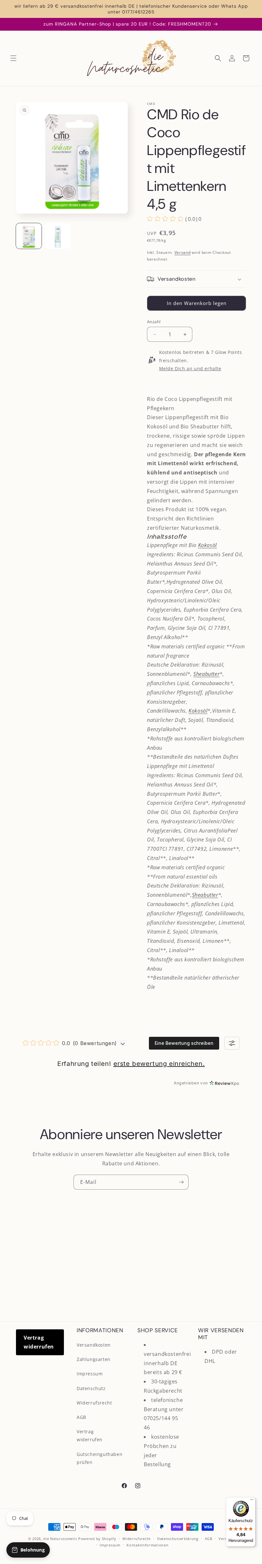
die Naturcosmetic (60, 1538)
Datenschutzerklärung (177, 1538)
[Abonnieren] (181, 1182)
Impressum (90, 1374)
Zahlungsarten (94, 1359)
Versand (182, 252)
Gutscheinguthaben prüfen (99, 1458)
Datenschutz (91, 1388)
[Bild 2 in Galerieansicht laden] (57, 236)
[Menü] (252, 1501)
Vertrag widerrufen (39, 1342)
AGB (81, 1417)
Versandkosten (94, 1345)
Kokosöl (207, 545)
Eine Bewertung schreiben (184, 1043)
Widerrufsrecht (94, 1403)
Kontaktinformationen (147, 1545)
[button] (13, 58)
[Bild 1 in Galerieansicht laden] (29, 236)
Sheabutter (206, 673)
